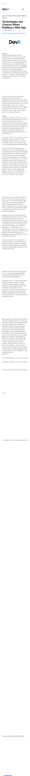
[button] (23, 9)
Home (3, 15)
